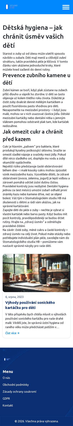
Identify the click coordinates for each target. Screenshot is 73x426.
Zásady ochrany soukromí (19, 391)
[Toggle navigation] (65, 7)
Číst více (11, 333)
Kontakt (8, 405)
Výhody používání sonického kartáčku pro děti (30, 305)
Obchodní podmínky (16, 384)
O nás (6, 377)
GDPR (6, 398)
